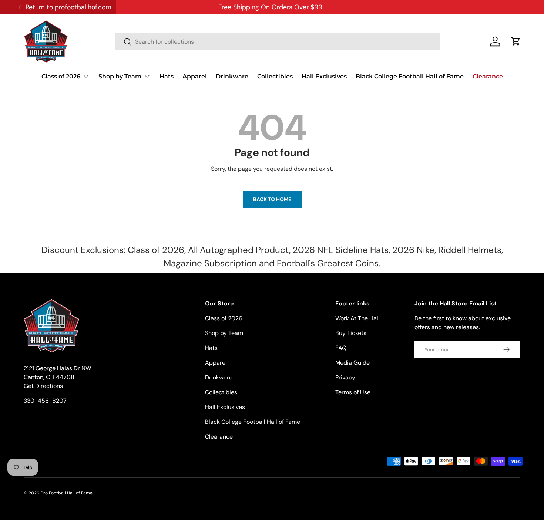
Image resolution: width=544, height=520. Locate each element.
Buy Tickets (350, 333)
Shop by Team (119, 76)
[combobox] (277, 41)
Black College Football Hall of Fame (410, 76)
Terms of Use (352, 392)
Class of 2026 (60, 76)
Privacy (345, 377)
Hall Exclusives (324, 76)
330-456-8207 (45, 401)
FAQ (340, 348)
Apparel (194, 76)
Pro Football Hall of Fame (67, 493)
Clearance (488, 76)
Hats (166, 76)
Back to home (272, 199)
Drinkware (232, 76)
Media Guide (352, 363)
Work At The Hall (357, 318)
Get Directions (43, 386)
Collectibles (275, 76)
